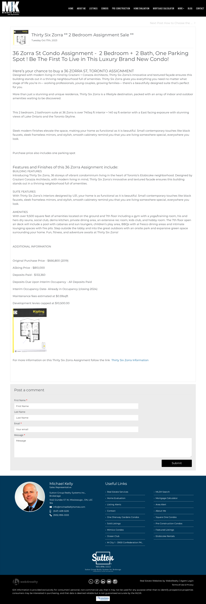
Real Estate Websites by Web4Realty (159, 580)
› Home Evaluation (115, 498)
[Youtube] (109, 581)
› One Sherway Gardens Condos (122, 517)
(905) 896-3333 (61, 515)
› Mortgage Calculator (166, 498)
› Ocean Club (112, 536)
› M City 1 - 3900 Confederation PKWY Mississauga (125, 542)
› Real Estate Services (116, 491)
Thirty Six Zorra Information (130, 360)
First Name (20, 400)
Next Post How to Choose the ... (171, 23)
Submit (177, 463)
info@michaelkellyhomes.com (69, 507)
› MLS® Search (162, 491)
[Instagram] (115, 581)
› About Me (160, 510)
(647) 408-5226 (61, 511)
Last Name (19, 411)
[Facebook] (97, 581)
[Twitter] (91, 581)
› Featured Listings (164, 529)
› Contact (110, 510)
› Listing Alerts (113, 504)
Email (18, 423)
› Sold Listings (113, 523)
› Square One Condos (165, 517)
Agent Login (186, 580)
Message (19, 434)
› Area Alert (160, 504)
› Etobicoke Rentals (164, 536)
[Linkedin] (103, 581)
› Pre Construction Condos (168, 523)
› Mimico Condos (114, 529)
